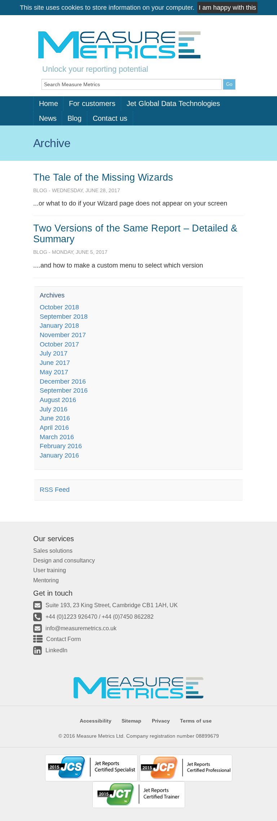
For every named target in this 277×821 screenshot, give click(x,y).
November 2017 (63, 335)
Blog (74, 118)
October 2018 (59, 307)
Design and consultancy (64, 560)
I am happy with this (227, 7)
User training (49, 570)
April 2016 (54, 427)
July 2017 (53, 353)
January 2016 (59, 455)
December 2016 (63, 381)
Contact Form (63, 639)
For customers (92, 103)
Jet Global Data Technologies (173, 103)
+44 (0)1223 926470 (71, 616)
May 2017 (54, 372)
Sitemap (131, 721)
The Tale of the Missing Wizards (103, 177)
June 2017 (55, 362)
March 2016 (57, 437)
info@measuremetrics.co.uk (80, 628)
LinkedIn (56, 650)
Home (48, 103)
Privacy (161, 721)
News (48, 118)
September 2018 (64, 316)
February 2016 (61, 446)
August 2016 (58, 399)
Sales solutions (52, 550)
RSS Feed (55, 489)
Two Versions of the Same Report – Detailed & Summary (135, 233)
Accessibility (95, 721)
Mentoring (46, 580)
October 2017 (59, 344)
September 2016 (64, 390)
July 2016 (53, 409)
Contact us (110, 118)
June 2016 (55, 418)
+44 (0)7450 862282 (128, 616)
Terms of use (196, 721)
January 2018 (59, 325)
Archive (52, 143)
